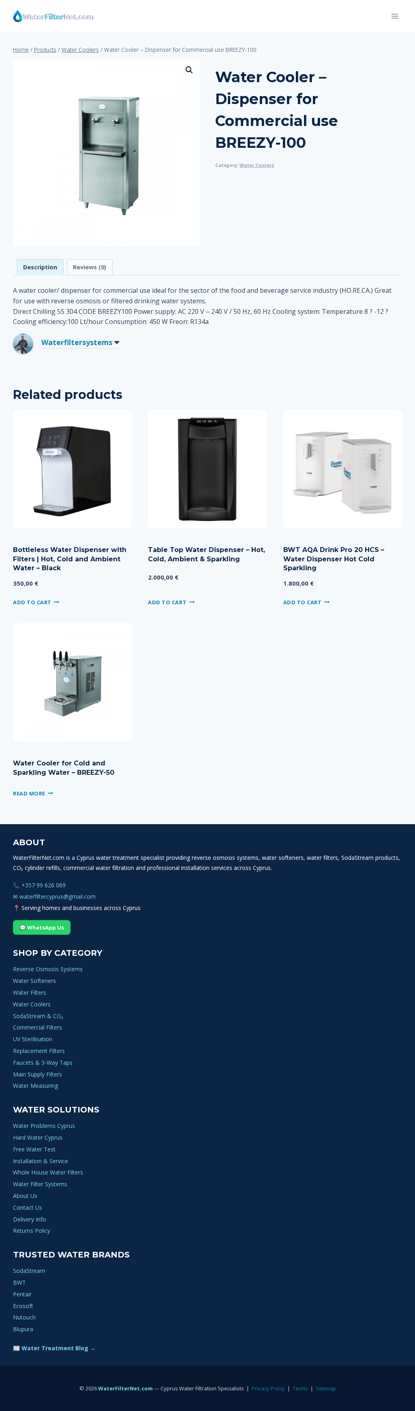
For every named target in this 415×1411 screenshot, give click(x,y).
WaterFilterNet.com (125, 1388)
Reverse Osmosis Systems (48, 969)
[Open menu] (394, 16)
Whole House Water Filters (48, 1172)
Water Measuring (35, 1085)
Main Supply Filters (37, 1074)
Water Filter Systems (40, 1184)
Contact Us (27, 1207)
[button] (189, 70)
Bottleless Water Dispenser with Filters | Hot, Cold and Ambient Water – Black (69, 559)
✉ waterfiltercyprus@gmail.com (54, 896)
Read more (29, 793)
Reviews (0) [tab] (89, 267)
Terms (300, 1388)
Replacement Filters (39, 1051)
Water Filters (29, 992)
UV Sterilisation (32, 1039)
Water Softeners (34, 981)
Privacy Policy (268, 1388)
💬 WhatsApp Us (41, 927)
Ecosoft (23, 1306)
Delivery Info (29, 1219)
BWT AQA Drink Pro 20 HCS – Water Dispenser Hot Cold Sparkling (333, 559)
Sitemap (326, 1388)
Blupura (23, 1329)
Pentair (22, 1294)
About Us (25, 1196)
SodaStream (29, 1271)
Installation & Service (40, 1161)
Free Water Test (34, 1149)
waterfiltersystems (76, 342)
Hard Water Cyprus (37, 1137)
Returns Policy (31, 1230)
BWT (19, 1282)
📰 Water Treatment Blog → (54, 1348)
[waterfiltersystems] (29, 344)
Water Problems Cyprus (44, 1126)
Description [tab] (40, 267)
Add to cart (32, 602)
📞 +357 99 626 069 (39, 885)
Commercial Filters (37, 1027)
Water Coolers (257, 165)
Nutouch (24, 1317)
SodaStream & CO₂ (38, 1016)
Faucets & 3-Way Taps (43, 1062)
